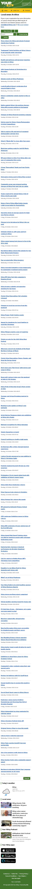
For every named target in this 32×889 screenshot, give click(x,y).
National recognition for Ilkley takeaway (14, 425)
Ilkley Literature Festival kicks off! (12, 721)
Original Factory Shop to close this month (14, 728)
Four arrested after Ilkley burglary (12, 260)
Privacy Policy (23, 874)
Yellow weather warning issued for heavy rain (16, 602)
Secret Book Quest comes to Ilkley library (15, 692)
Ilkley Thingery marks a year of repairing (14, 332)
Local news (6, 799)
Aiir (27, 885)
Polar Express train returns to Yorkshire (14, 492)
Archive (6, 37)
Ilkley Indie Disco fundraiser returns (13, 485)
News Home (7, 31)
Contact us (6, 874)
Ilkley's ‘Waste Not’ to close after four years (15, 141)
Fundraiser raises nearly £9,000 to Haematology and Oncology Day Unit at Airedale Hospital (14, 702)
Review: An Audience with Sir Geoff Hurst (14, 675)
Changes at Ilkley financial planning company (16, 115)
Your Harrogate (16, 878)
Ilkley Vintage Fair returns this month (13, 499)
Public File (14, 874)
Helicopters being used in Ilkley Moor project (16, 177)
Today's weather (8, 783)
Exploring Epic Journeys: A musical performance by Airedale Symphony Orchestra (12, 549)
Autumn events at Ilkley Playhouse (12, 79)
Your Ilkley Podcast (9, 829)
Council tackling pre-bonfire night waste (14, 439)
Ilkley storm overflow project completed (14, 594)
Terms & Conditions (11, 876)
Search (14, 34)
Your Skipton (22, 876)
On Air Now (25, 4)
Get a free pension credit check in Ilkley (14, 752)
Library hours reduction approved (12, 736)
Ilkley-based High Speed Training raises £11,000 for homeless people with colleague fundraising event (15, 537)
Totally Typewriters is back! (10, 432)
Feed (12, 31)
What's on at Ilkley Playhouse (10, 577)
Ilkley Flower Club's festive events (12, 315)
